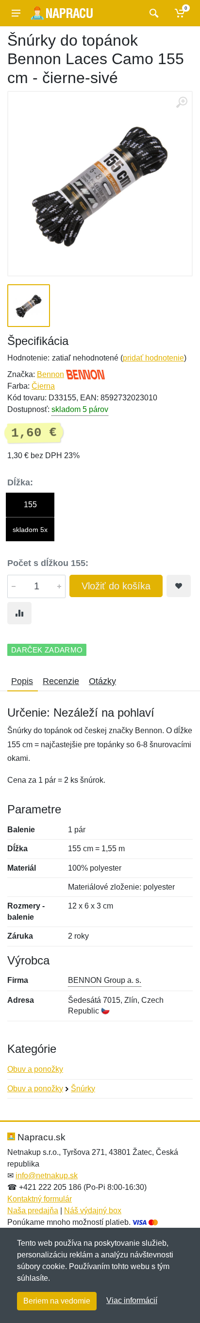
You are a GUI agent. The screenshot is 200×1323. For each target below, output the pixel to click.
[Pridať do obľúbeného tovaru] (179, 586)
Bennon (50, 374)
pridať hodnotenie (153, 358)
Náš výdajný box (92, 1210)
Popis (22, 681)
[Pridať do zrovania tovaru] (19, 613)
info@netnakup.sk (47, 1175)
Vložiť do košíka (116, 586)
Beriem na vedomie (56, 1301)
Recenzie (61, 681)
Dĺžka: (20, 482)
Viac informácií (131, 1300)
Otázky (102, 681)
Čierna (43, 386)
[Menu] (16, 13)
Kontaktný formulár (39, 1199)
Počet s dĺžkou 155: (47, 563)
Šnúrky (83, 1088)
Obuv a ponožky (35, 1069)
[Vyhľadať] (153, 13)
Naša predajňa (32, 1210)
